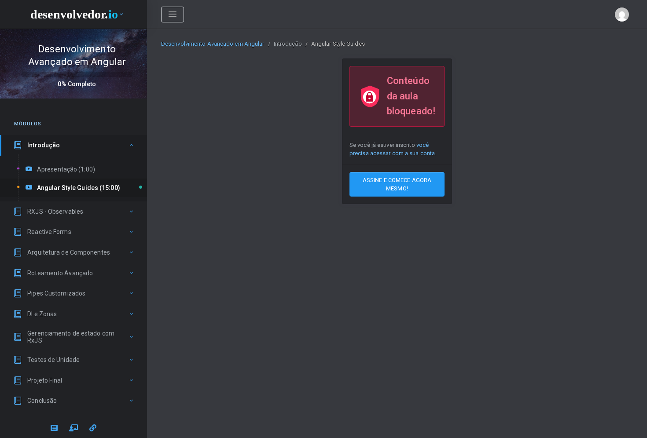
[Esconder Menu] (172, 14)
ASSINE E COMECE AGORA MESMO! (397, 184)
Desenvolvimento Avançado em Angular (213, 43)
